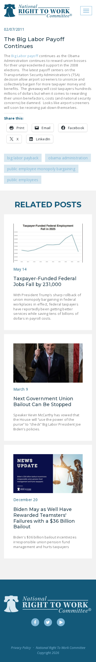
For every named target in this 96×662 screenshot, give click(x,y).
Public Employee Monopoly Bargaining (41, 168)
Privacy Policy (21, 647)
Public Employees (22, 179)
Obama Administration (68, 157)
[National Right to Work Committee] (38, 10)
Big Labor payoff (24, 55)
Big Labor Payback (22, 157)
